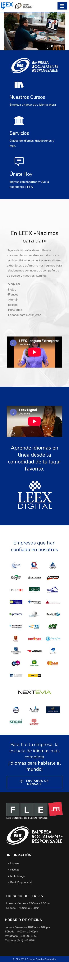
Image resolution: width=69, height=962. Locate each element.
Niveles (14, 869)
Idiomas (15, 863)
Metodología (17, 876)
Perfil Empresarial (21, 882)
